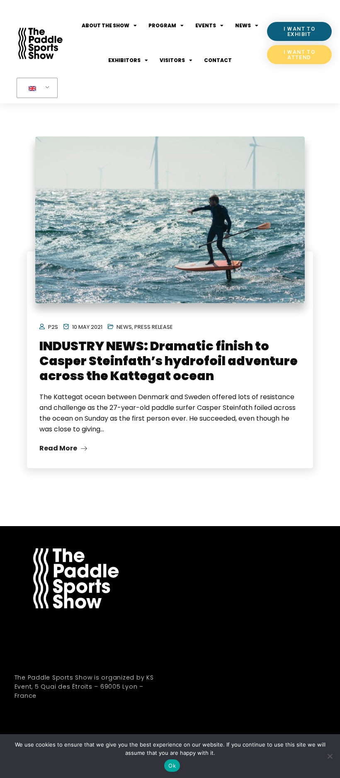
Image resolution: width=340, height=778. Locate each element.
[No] (329, 756)
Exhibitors (124, 60)
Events (205, 25)
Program (162, 25)
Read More (58, 448)
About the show (105, 25)
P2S (53, 327)
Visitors (172, 60)
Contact (218, 60)
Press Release (153, 327)
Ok (172, 765)
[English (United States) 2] (35, 88)
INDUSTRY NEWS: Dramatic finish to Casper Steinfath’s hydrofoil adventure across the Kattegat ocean (168, 361)
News (243, 25)
